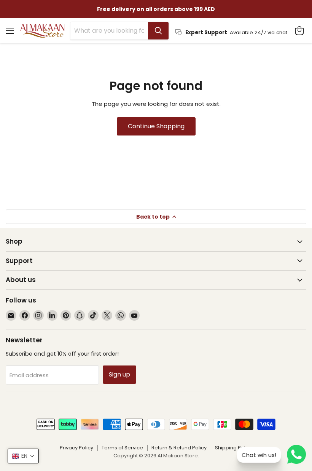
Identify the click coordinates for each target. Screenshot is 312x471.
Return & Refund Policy (179, 447)
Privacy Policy (76, 447)
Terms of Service (122, 447)
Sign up (119, 374)
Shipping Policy (233, 447)
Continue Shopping (156, 126)
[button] (23, 456)
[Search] (158, 30)
